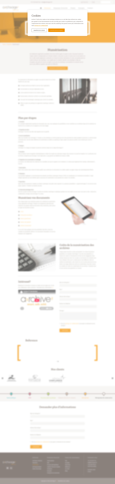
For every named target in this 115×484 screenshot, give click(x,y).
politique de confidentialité (41, 25)
